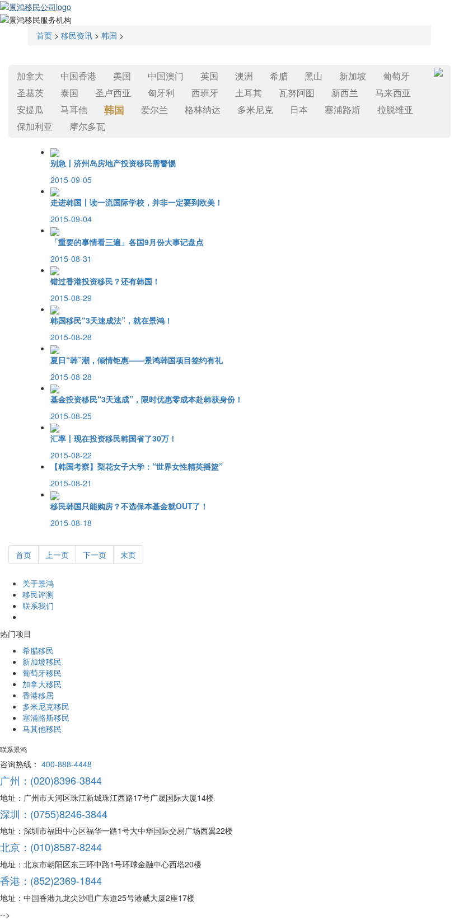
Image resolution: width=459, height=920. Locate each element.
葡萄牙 (396, 75)
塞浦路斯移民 (45, 717)
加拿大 (30, 75)
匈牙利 (161, 92)
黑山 (313, 75)
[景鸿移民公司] (35, 5)
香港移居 (38, 695)
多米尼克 (255, 109)
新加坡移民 (42, 661)
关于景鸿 (38, 583)
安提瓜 (30, 109)
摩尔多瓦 (87, 126)
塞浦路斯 (342, 109)
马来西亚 (393, 92)
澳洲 (244, 75)
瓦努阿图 (297, 92)
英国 (209, 75)
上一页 (57, 554)
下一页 (94, 554)
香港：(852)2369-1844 (51, 880)
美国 (122, 75)
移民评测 (38, 594)
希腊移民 (38, 650)
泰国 (69, 92)
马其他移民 (42, 728)
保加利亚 (35, 126)
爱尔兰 (154, 109)
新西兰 (344, 92)
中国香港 (78, 75)
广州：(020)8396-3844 (51, 780)
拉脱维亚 (395, 109)
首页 (44, 35)
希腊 (279, 75)
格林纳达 (203, 109)
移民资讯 (76, 35)
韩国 (109, 35)
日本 (299, 109)
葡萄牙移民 (42, 672)
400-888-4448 (66, 763)
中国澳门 (166, 75)
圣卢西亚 (113, 92)
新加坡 (352, 75)
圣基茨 (30, 92)
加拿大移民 (42, 683)
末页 (128, 554)
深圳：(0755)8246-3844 (53, 813)
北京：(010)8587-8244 (51, 846)
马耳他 (73, 109)
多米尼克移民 (45, 706)
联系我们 (38, 605)
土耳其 (248, 92)
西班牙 (204, 92)
